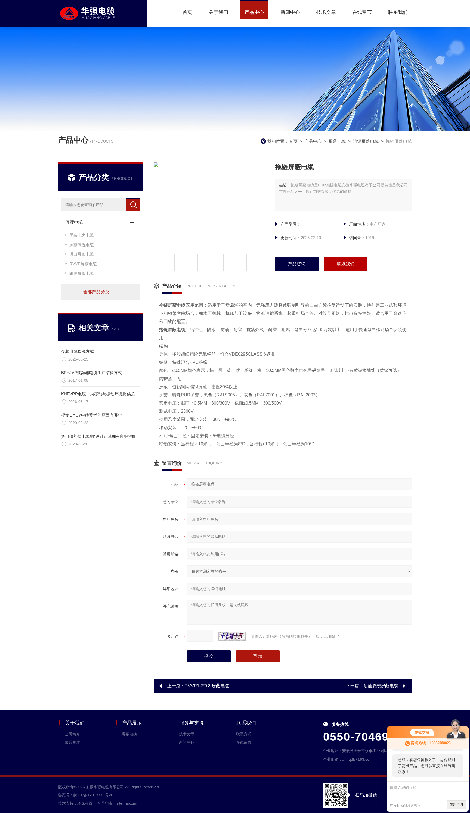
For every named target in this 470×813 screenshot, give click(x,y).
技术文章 (326, 12)
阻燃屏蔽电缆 (366, 141)
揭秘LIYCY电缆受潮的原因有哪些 (91, 415)
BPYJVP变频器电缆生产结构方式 (91, 372)
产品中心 (254, 12)
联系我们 (398, 12)
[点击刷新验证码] (232, 636)
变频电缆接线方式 (77, 351)
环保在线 (84, 803)
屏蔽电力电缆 (81, 235)
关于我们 (218, 12)
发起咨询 (456, 804)
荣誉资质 (72, 742)
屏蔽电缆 (337, 141)
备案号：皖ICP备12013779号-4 (85, 795)
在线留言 (362, 12)
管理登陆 (104, 803)
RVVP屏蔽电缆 (83, 263)
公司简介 (72, 734)
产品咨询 (296, 263)
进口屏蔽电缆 (81, 254)
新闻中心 (290, 12)
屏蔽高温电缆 (81, 244)
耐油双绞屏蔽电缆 (380, 685)
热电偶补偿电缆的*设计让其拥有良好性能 (98, 436)
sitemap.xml (126, 803)
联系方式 (243, 734)
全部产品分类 (96, 292)
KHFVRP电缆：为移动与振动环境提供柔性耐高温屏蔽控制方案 (118, 394)
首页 (187, 12)
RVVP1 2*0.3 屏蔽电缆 (207, 685)
